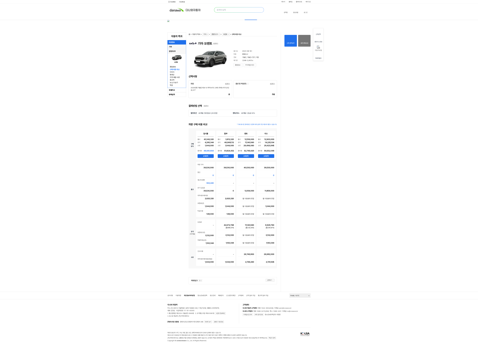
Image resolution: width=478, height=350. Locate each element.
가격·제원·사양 (175, 77)
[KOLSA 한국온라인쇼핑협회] (306, 334)
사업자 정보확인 (220, 313)
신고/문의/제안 (230, 295)
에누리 (283, 2)
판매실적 (172, 94)
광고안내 (212, 295)
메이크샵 (308, 2)
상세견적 (205, 156)
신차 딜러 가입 (250, 295)
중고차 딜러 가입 (263, 295)
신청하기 (269, 280)
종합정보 (173, 67)
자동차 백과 (196, 34)
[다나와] (175, 9)
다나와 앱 (172, 2)
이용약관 (178, 295)
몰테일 (290, 2)
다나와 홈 (182, 2)
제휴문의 (221, 295)
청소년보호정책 (202, 295)
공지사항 (170, 295)
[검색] (261, 10)
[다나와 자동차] (193, 9)
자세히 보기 (208, 322)
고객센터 (240, 295)
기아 (204, 34)
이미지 (172, 72)
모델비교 (172, 90)
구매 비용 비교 (174, 69)
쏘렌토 (225, 34)
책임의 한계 (272, 338)
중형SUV (214, 34)
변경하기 (215, 43)
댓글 (171, 85)
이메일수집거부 (247, 314)
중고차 (172, 80)
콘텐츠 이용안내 (218, 322)
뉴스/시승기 (174, 83)
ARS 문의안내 (259, 314)
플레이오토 (299, 2)
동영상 (172, 75)
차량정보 (172, 42)
